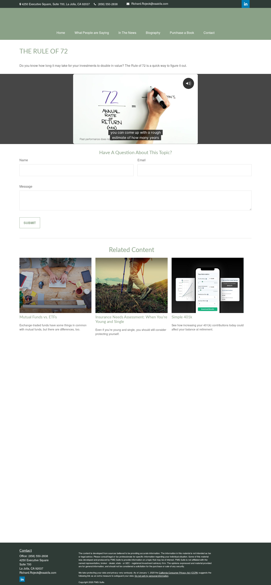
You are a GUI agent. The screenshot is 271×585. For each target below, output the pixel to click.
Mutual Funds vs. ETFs (38, 317)
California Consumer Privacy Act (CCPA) (178, 572)
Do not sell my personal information (151, 575)
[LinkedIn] (246, 4)
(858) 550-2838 (108, 4)
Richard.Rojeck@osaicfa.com (149, 4)
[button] (61, 32)
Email (141, 160)
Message (25, 186)
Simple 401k (182, 317)
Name (23, 160)
